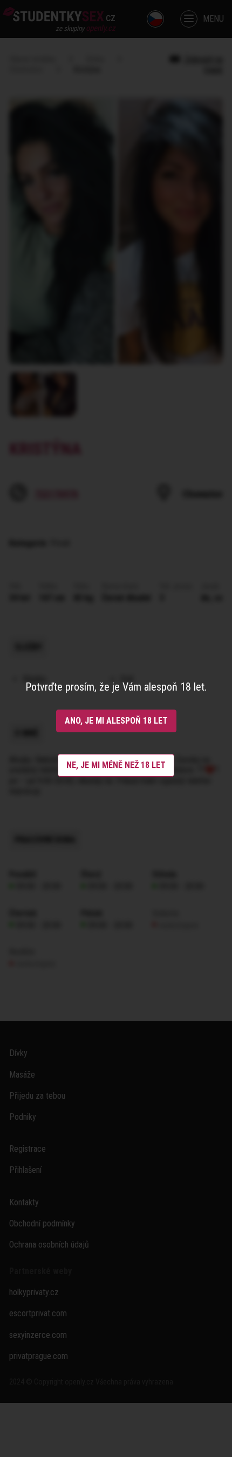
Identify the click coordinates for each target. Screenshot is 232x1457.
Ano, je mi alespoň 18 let (116, 721)
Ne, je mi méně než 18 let (116, 765)
